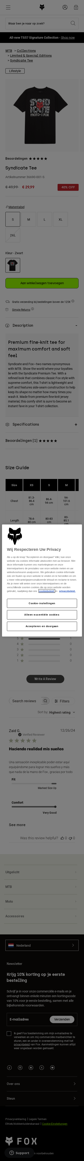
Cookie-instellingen (42, 603)
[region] (42, 580)
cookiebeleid (47, 591)
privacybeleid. (67, 591)
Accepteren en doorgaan (42, 626)
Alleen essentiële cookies (41, 614)
